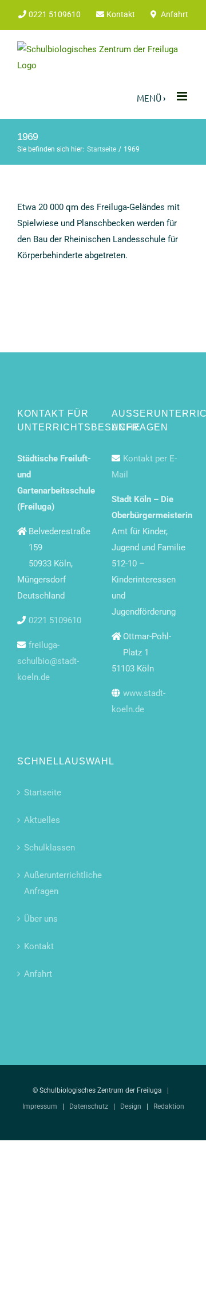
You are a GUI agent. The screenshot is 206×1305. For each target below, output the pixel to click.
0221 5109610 (55, 620)
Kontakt (39, 946)
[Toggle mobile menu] (183, 96)
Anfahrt (38, 974)
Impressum (39, 1106)
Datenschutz (88, 1106)
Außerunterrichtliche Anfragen (56, 883)
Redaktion (168, 1106)
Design (130, 1106)
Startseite (42, 792)
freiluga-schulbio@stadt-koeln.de (48, 661)
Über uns (41, 919)
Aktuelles (42, 820)
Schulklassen (49, 847)
